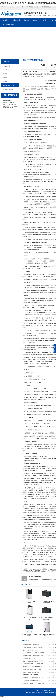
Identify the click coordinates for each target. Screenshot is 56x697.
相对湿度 (41, 330)
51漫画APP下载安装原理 (28, 483)
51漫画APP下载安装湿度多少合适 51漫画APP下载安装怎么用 (33, 669)
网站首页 (5, 20)
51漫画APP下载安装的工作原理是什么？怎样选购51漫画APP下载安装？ (33, 661)
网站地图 (2, 696)
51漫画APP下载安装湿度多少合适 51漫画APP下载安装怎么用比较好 (33, 666)
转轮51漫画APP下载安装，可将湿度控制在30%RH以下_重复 (33, 683)
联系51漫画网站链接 (8, 25)
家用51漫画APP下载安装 (46, 189)
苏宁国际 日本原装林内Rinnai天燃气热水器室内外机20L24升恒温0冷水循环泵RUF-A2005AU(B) (33, 647)
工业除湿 (33, 466)
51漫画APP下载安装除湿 (29, 266)
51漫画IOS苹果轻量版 (8, 85)
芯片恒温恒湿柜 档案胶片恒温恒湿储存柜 (31, 680)
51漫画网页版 (16, 20)
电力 (34, 128)
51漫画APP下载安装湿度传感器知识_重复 (31, 675)
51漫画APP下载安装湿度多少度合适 (30, 650)
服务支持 (45, 20)
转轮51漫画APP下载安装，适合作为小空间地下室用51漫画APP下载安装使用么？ (33, 664)
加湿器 (50, 212)
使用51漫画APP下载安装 (46, 105)
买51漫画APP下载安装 (40, 200)
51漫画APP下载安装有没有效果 (34, 576)
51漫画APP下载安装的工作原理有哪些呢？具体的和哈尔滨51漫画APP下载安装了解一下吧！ (33, 655)
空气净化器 (48, 207)
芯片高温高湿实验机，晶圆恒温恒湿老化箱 (33, 652)
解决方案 (26, 20)
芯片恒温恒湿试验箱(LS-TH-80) (29, 658)
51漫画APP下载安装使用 (34, 126)
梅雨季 (48, 354)
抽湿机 (50, 564)
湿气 (48, 87)
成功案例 (35, 20)
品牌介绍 (5, 81)
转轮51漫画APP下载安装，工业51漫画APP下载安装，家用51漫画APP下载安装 (33, 677)
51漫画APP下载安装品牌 (31, 441)
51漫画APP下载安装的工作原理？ (31, 644)
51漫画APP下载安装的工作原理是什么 (30, 672)
